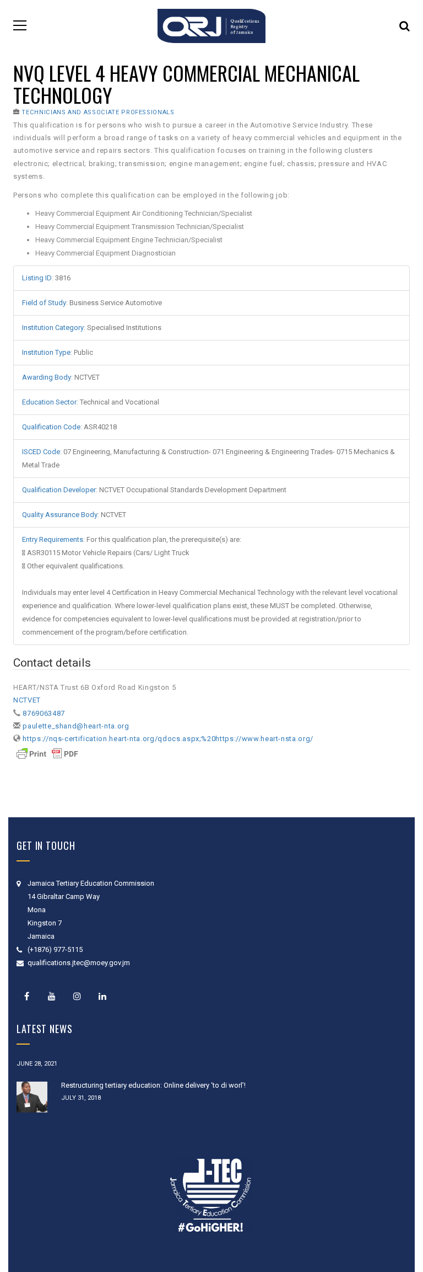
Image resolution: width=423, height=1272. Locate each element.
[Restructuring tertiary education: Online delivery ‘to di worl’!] (32, 1097)
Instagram (77, 996)
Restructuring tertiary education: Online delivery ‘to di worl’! (153, 1085)
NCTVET (27, 700)
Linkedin (102, 996)
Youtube (52, 996)
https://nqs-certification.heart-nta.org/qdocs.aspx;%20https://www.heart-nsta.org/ (168, 739)
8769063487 (44, 713)
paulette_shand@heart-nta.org (76, 726)
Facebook (26, 996)
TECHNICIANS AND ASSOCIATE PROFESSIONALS (97, 112)
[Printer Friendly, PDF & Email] (47, 753)
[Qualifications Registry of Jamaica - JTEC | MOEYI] (211, 25)
